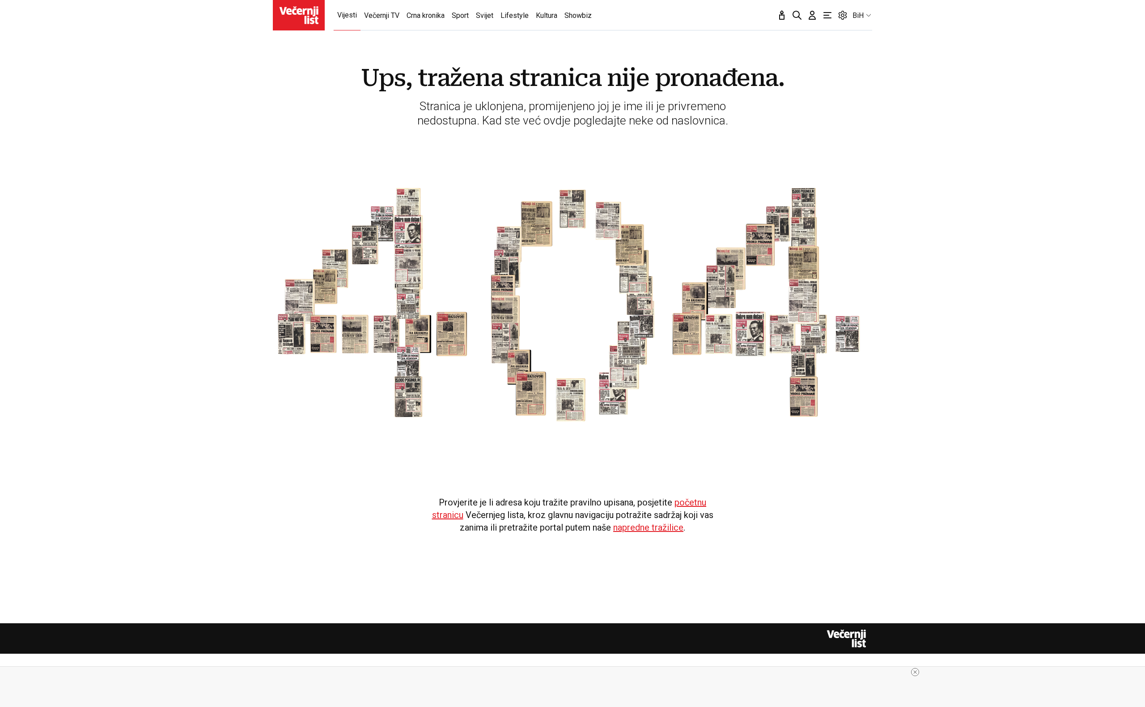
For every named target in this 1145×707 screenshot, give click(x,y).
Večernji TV (381, 15)
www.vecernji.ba (299, 15)
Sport (460, 15)
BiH (858, 15)
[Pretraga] (797, 15)
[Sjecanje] (781, 15)
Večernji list (846, 638)
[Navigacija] (827, 15)
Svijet (484, 15)
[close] (915, 672)
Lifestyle (514, 15)
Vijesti (347, 15)
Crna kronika (426, 15)
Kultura (546, 15)
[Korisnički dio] (812, 15)
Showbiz (578, 15)
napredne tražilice (648, 527)
